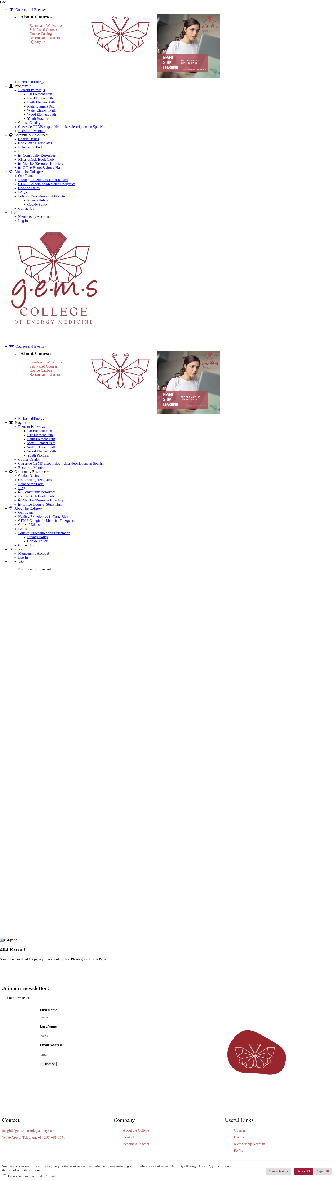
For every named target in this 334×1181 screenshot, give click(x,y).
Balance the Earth (31, 147)
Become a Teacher (136, 1144)
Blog (21, 151)
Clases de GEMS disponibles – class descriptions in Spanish (61, 127)
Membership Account (33, 217)
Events (239, 1137)
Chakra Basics (28, 139)
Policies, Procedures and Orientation (44, 196)
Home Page (97, 959)
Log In (23, 221)
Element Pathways (31, 90)
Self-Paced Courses (43, 30)
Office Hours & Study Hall (42, 167)
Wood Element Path (41, 114)
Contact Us (26, 208)
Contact (128, 1137)
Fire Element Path (40, 98)
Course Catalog (41, 34)
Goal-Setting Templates (35, 143)
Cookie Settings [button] (278, 1171)
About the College (27, 172)
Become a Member (31, 131)
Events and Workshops (46, 25)
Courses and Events (29, 10)
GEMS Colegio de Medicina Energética (46, 184)
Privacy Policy (37, 200)
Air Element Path (39, 94)
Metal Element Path (41, 106)
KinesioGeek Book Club (36, 159)
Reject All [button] (323, 1171)
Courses (240, 1130)
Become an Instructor (45, 38)
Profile (15, 212)
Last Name (48, 1026)
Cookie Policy (37, 204)
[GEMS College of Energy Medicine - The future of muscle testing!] (53, 339)
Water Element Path (41, 110)
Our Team (25, 176)
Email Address (51, 1045)
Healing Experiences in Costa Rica (43, 180)
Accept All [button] (303, 1171)
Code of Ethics (29, 188)
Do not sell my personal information (33, 1176)
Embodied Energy (31, 82)
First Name (48, 1010)
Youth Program (38, 118)
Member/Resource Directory (43, 163)
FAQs (22, 192)
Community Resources (39, 155)
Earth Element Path (41, 102)
